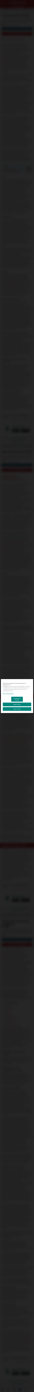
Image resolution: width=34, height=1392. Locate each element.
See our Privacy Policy (8, 693)
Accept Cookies (17, 709)
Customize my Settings (17, 699)
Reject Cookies (17, 704)
